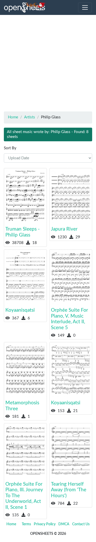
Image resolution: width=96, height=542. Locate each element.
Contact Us (81, 524)
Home (11, 524)
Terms (26, 524)
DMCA (63, 524)
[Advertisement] (48, 63)
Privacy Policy (45, 524)
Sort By (10, 148)
